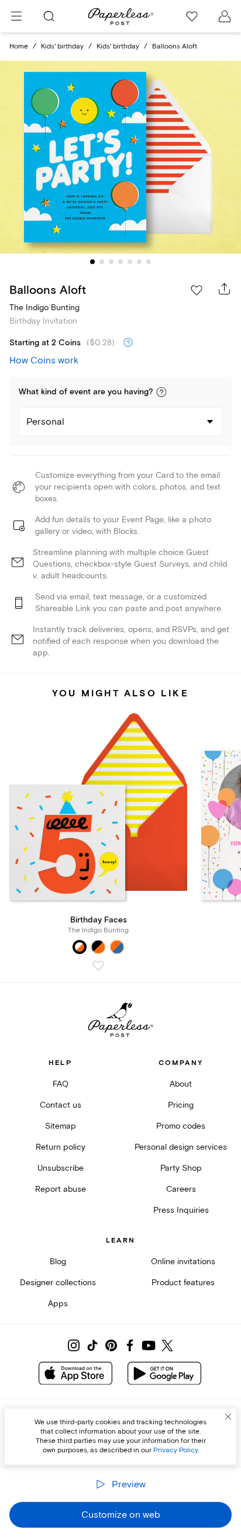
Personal (45, 422)
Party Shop (181, 1168)
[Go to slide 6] (139, 261)
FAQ (60, 1084)
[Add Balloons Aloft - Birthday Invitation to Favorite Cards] (197, 290)
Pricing (181, 1105)
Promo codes (180, 1126)
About (181, 1084)
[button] (161, 392)
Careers (181, 1189)
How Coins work (43, 360)
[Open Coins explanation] (128, 343)
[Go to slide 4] (120, 261)
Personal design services (181, 1147)
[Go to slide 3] (111, 261)
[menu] (16, 16)
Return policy (60, 1147)
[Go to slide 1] (92, 261)
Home (18, 46)
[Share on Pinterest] (111, 1345)
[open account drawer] (224, 16)
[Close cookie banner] (228, 1417)
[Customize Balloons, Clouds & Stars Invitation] (120, 157)
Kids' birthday (62, 46)
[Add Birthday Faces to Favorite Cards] (98, 966)
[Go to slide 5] (130, 261)
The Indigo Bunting (44, 308)
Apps (58, 1304)
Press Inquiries (181, 1210)
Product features (183, 1283)
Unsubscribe (60, 1168)
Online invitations (183, 1262)
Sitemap (60, 1126)
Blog (58, 1262)
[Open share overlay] (225, 289)
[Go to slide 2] (101, 261)
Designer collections (58, 1283)
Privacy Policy (175, 1450)
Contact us (60, 1105)
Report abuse (60, 1189)
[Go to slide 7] (148, 261)
